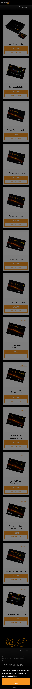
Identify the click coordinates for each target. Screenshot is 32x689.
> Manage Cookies (16, 687)
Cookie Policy (12, 675)
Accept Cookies (16, 680)
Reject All (16, 683)
